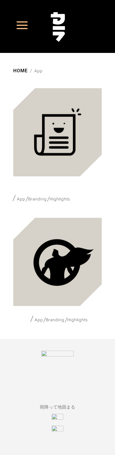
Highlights (60, 198)
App (21, 198)
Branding (37, 198)
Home (20, 70)
